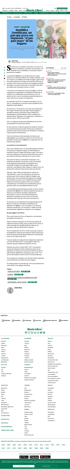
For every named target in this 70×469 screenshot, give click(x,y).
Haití (25, 416)
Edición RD (4, 423)
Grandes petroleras (28, 12)
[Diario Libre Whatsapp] (44, 332)
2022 (14, 445)
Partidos (3, 367)
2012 (3, 448)
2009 (19, 448)
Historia (26, 375)
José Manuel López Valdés (17, 282)
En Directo (27, 396)
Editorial (26, 392)
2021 (19, 445)
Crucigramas (51, 420)
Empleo (26, 347)
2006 (36, 448)
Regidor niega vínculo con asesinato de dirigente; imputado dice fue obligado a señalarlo (57, 81)
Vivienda (26, 355)
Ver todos (63, 68)
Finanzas (26, 341)
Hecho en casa (52, 402)
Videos (66, 10)
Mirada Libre (27, 390)
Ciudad (3, 343)
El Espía (26, 398)
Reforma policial (54, 12)
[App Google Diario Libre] (24, 457)
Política (16, 10)
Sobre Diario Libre (7, 430)
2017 (41, 445)
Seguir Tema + (25, 27)
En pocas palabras (53, 376)
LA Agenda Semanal (44, 12)
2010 (14, 448)
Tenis (2, 400)
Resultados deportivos (7, 406)
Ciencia (26, 369)
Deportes (52, 10)
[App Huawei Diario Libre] (45, 457)
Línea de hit (4, 408)
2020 (25, 445)
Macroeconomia (28, 362)
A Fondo (3, 355)
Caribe (26, 433)
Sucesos (3, 353)
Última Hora (5, 10)
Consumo (27, 353)
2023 (8, 445)
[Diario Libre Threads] (41, 332)
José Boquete (5, 360)
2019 (30, 445)
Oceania (26, 431)
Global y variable (28, 360)
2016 (47, 445)
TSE (2, 371)
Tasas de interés (13, 271)
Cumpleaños (51, 414)
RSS (49, 416)
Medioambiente (28, 367)
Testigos (36, 12)
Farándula (50, 347)
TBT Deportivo (5, 413)
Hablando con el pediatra (54, 364)
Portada (9, 17)
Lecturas (26, 404)
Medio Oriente (28, 424)
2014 (57, 445)
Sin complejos (51, 374)
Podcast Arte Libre (53, 360)
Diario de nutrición (52, 366)
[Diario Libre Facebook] (26, 332)
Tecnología (27, 373)
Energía (26, 351)
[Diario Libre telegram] (38, 332)
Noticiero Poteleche (29, 400)
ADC (25, 388)
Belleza (50, 351)
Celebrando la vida (53, 372)
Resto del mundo (29, 435)
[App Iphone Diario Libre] (34, 457)
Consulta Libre (52, 382)
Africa (26, 428)
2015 (52, 445)
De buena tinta (28, 394)
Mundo (20, 10)
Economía (25, 10)
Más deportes (5, 404)
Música (50, 341)
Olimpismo (4, 402)
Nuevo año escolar (17, 12)
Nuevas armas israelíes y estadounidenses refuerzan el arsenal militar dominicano (56, 74)
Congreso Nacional (6, 373)
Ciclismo (3, 398)
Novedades (51, 357)
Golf (2, 396)
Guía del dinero (52, 406)
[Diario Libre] (35, 9)
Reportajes (4, 362)
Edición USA (5, 419)
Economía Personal (53, 380)
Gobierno (3, 375)
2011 (8, 448)
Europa (26, 420)
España (26, 418)
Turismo (26, 343)
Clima (25, 371)
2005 (41, 448)
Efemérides (51, 412)
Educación (4, 345)
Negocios (27, 349)
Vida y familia (51, 368)
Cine (49, 343)
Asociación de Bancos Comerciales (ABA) (22, 277)
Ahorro (10, 274)
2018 (36, 445)
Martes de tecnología (30, 377)
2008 (25, 448)
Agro (25, 345)
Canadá (26, 422)
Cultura (50, 345)
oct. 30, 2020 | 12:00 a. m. (29, 62)
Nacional (3, 341)
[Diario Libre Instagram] (29, 332)
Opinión (57, 10)
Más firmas (27, 406)
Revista (47, 10)
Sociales (50, 355)
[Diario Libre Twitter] (32, 332)
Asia (25, 426)
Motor (2, 394)
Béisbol (3, 392)
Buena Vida (51, 353)
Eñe (49, 370)
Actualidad (11, 10)
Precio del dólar (62, 12)
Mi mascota (51, 362)
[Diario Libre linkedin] (35, 332)
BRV (2, 411)
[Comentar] (4, 78)
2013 (63, 445)
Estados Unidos (28, 412)
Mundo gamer (51, 404)
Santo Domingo (16, 62)
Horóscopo (51, 418)
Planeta (61, 10)
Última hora (5, 415)
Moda (49, 349)
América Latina (28, 414)
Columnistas (27, 402)
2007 (30, 448)
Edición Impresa (6, 426)
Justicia (3, 349)
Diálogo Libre (4, 357)
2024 (3, 445)
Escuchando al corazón (54, 378)
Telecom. (27, 357)
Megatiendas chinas (7, 12)
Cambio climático (29, 380)
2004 (47, 448)
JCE (2, 369)
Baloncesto (4, 388)
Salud (2, 347)
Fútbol (3, 390)
